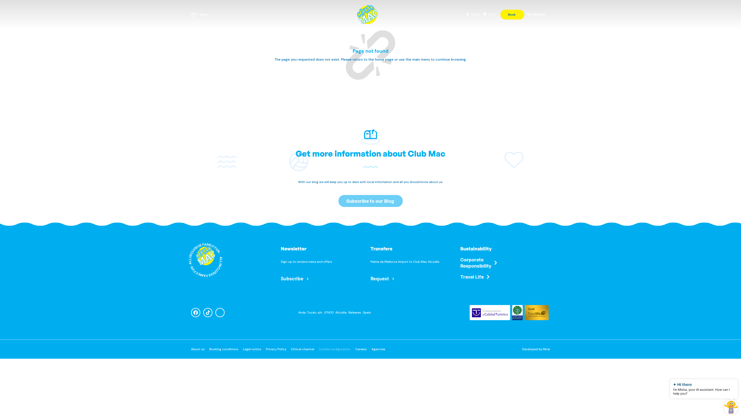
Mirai (546, 349)
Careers (361, 349)
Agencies (378, 349)
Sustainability (476, 249)
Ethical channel (302, 349)
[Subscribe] (307, 278)
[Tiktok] (207, 312)
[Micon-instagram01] (220, 312)
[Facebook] (195, 312)
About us (198, 349)
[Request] (393, 278)
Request (379, 279)
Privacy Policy (276, 349)
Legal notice (252, 349)
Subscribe (292, 279)
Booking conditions (223, 349)
